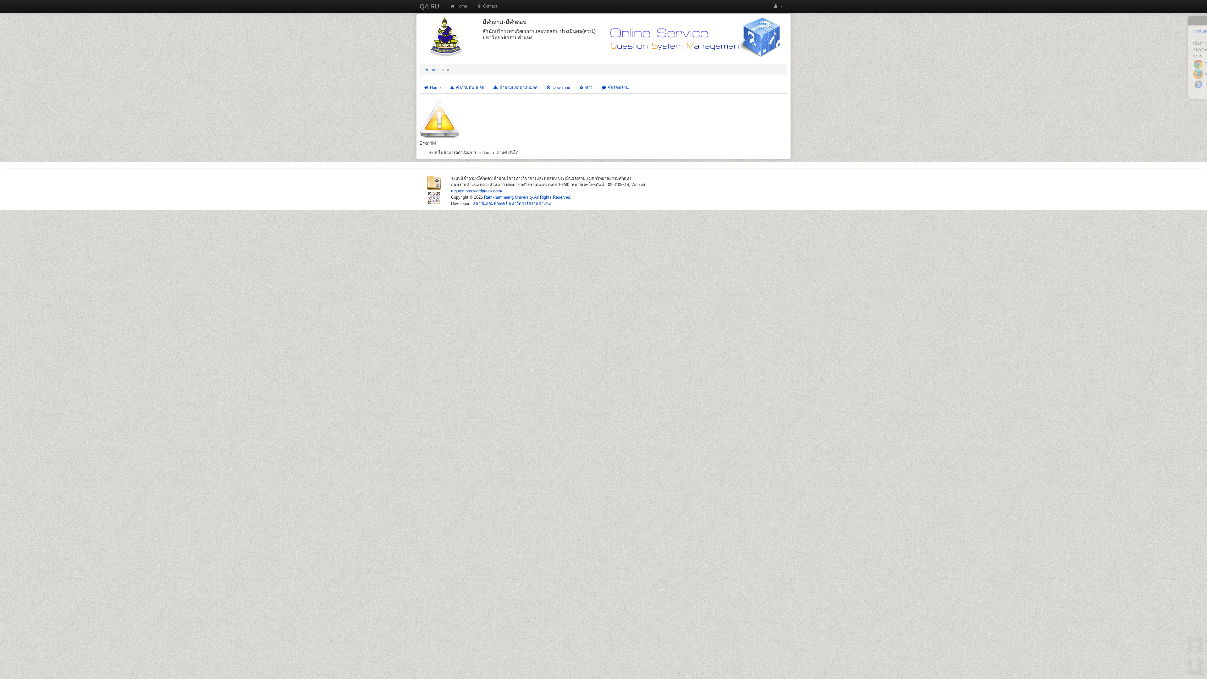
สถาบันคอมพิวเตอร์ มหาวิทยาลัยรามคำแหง (512, 203)
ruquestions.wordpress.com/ (476, 191)
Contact (489, 6)
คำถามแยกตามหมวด (517, 87)
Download (560, 87)
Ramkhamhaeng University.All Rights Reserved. (527, 197)
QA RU (429, 6)
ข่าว (588, 87)
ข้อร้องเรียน (618, 87)
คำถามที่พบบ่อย (469, 87)
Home (461, 6)
